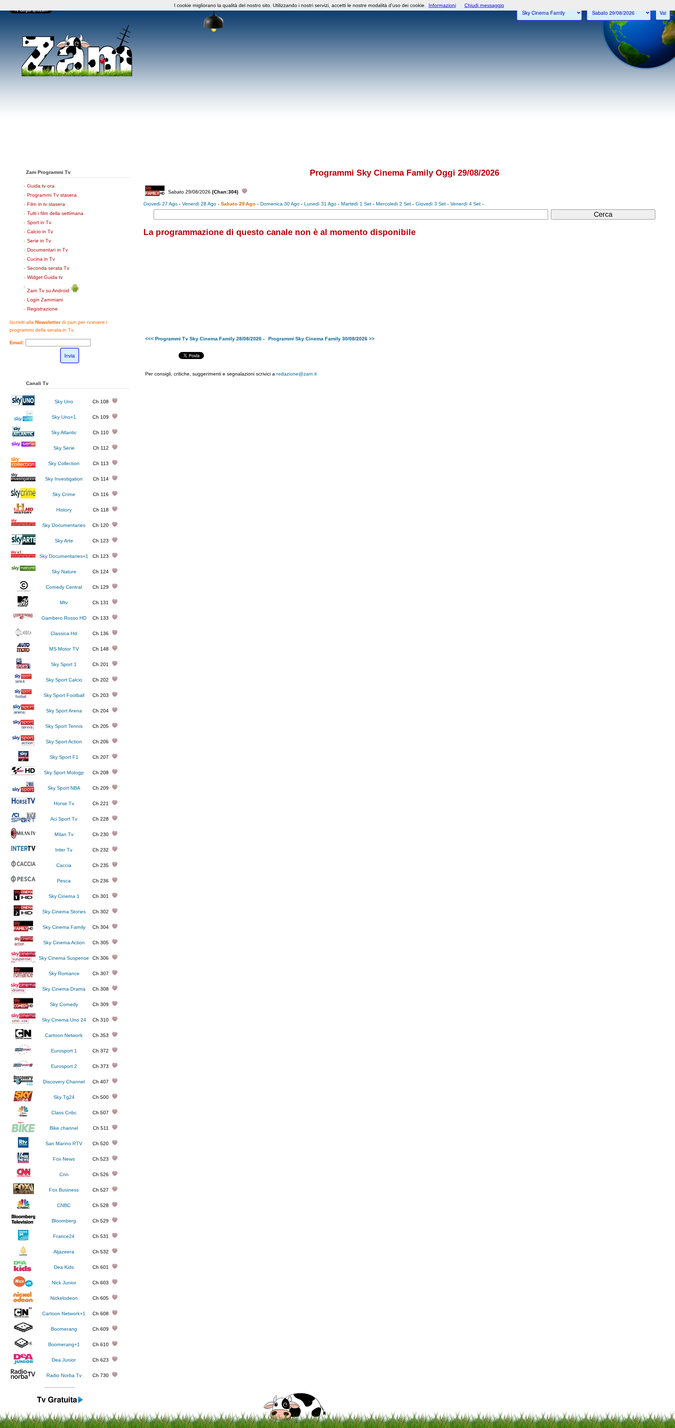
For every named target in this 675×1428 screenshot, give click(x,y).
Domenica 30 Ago (280, 204)
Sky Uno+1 (64, 417)
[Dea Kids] (23, 1269)
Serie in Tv (39, 240)
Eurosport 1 (64, 1051)
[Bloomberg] (23, 1223)
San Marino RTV (63, 1143)
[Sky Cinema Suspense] (23, 960)
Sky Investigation (64, 479)
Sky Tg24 (64, 1097)
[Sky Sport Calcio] (23, 682)
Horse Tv (64, 803)
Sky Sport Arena (64, 710)
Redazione (456, 428)
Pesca (64, 880)
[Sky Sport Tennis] (23, 728)
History (64, 510)
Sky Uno (63, 401)
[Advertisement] (337, 109)
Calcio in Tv (40, 231)
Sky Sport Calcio (64, 680)
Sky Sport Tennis (64, 726)
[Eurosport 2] (23, 1068)
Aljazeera (63, 1251)
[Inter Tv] (23, 852)
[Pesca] (23, 883)
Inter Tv (63, 850)
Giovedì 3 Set (431, 204)
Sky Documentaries (63, 525)
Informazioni (442, 5)
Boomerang (64, 1329)
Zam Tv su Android (49, 290)
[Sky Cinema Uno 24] (23, 1022)
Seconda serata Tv (48, 268)
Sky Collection (63, 463)
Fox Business (64, 1190)
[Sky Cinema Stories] (23, 914)
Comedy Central (64, 587)
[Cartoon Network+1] (23, 1316)
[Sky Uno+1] (23, 419)
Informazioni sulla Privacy (514, 428)
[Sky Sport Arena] (23, 713)
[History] (23, 512)
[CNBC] (23, 1208)
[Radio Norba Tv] (23, 1378)
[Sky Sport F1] (23, 759)
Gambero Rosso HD (63, 618)
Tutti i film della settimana (55, 213)
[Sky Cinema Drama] (23, 991)
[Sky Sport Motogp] (23, 775)
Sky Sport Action (64, 741)
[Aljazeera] (23, 1254)
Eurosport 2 (64, 1066)
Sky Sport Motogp (64, 772)
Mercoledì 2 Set (393, 204)
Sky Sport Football (64, 695)
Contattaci (432, 428)
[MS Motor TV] (23, 651)
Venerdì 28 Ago (199, 204)
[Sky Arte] (23, 543)
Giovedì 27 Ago (160, 204)
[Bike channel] (23, 1130)
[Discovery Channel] (23, 1084)
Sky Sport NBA (63, 788)
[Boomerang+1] (23, 1347)
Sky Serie (64, 448)
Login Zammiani (45, 299)
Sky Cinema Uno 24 (64, 1020)
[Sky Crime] (23, 497)
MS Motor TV (64, 649)
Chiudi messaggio (484, 5)
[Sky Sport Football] (23, 697)
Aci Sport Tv (63, 819)
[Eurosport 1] (23, 1053)
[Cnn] (23, 1177)
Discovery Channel (64, 1081)
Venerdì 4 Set (465, 204)
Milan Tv (63, 834)
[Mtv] (23, 605)
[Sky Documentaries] (23, 527)
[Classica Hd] (23, 636)
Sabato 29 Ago (238, 204)
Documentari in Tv (47, 250)
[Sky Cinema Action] (23, 945)
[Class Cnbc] (23, 1115)
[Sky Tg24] (23, 1099)
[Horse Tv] (23, 806)
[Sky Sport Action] (23, 744)
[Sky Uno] (23, 404)
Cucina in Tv (41, 259)
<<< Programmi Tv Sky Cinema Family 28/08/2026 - (205, 338)
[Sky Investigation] (23, 481)
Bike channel (64, 1128)
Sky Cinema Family (64, 927)
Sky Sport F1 (64, 757)
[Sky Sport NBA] (23, 790)
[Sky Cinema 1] (23, 898)
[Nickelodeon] (23, 1300)
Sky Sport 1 (64, 664)
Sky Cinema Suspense (64, 958)
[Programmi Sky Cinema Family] (60, 1403)
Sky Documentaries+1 (63, 556)
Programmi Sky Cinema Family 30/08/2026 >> (321, 338)
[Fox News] (23, 1161)
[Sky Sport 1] (23, 667)
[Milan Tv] (23, 837)
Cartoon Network (64, 1035)
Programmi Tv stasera (52, 195)
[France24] (23, 1238)
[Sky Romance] (23, 976)
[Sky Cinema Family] (23, 929)
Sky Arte (64, 540)
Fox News (64, 1159)
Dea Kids (64, 1267)
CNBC (64, 1205)
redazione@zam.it (296, 374)
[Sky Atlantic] (23, 435)
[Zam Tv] (76, 75)
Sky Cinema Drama (63, 989)
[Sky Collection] (23, 466)
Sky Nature (64, 571)
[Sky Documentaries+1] (23, 558)
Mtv (64, 602)
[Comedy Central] (23, 589)
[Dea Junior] (23, 1362)
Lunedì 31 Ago (320, 204)
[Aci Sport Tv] (23, 821)
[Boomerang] (23, 1331)
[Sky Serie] (23, 450)
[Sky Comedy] (23, 1007)
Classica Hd (64, 633)
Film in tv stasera (46, 204)
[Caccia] (23, 868)
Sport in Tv (39, 222)
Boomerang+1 (64, 1344)
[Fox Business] (23, 1192)
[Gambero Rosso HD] (23, 620)
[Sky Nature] (23, 574)
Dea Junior (64, 1360)
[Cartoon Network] (23, 1038)
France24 (64, 1236)
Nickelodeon (64, 1298)
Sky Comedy (64, 1004)
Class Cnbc (64, 1112)
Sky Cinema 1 (64, 896)
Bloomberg (64, 1221)
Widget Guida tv (45, 277)
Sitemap (478, 428)
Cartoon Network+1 (63, 1313)
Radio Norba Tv (64, 1375)
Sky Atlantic (64, 432)
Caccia (63, 865)
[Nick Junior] (23, 1285)
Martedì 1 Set (356, 204)
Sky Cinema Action (64, 942)
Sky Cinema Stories (64, 911)
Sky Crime (63, 494)
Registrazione (42, 309)
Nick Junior (64, 1282)
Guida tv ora (40, 186)
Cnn (64, 1174)
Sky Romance (64, 973)
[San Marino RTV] (23, 1146)
